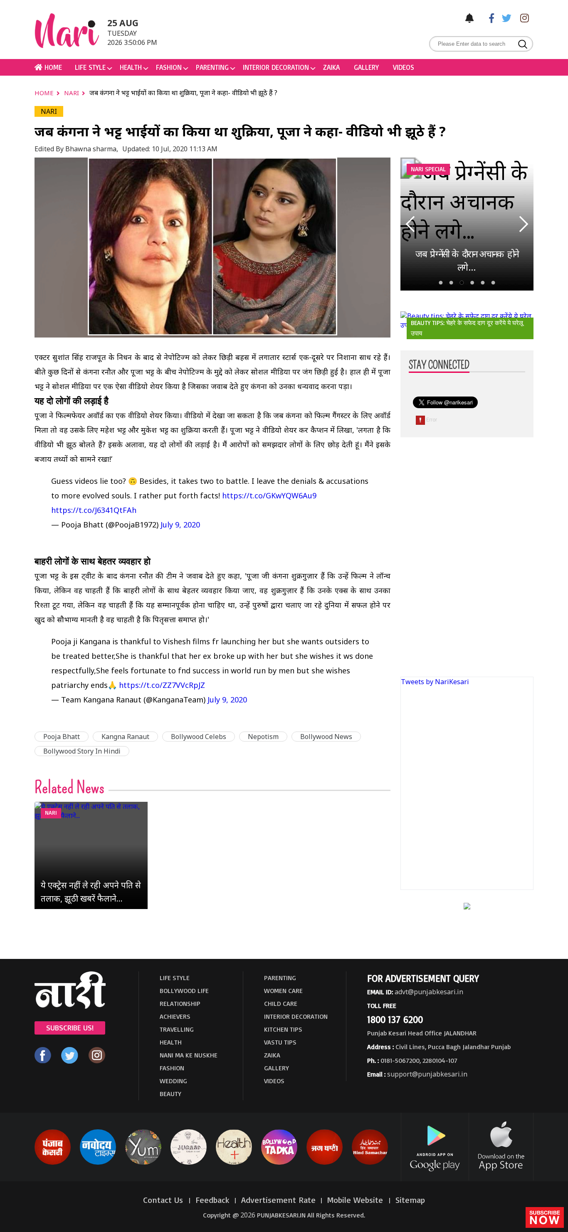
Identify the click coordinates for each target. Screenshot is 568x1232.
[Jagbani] (324, 1163)
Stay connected (439, 365)
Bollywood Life (184, 990)
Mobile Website (356, 1200)
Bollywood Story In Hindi (82, 751)
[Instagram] (522, 18)
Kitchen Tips (283, 1029)
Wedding (173, 1081)
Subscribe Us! (70, 1027)
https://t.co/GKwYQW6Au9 (269, 495)
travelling (177, 1029)
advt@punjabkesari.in (429, 991)
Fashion (169, 67)
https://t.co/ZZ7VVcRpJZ (162, 685)
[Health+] (234, 1163)
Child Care (280, 1003)
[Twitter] (504, 18)
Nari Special (428, 169)
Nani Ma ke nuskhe (188, 1055)
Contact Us (164, 1200)
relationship (180, 1003)
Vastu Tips (280, 1042)
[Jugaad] (188, 1163)
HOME (52, 67)
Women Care (283, 990)
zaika (331, 67)
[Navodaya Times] (98, 1163)
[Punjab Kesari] (53, 1163)
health (131, 67)
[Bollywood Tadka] (279, 1163)
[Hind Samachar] (370, 1163)
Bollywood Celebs (198, 736)
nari (72, 93)
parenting (212, 67)
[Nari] (70, 1006)
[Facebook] (487, 18)
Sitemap (410, 1200)
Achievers (175, 1016)
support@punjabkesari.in (427, 1074)
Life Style (90, 67)
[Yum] (143, 1163)
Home (45, 93)
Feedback (212, 1200)
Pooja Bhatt (61, 736)
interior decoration (276, 67)
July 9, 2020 (180, 525)
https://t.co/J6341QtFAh (93, 510)
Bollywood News (326, 736)
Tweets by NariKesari (435, 681)
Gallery (366, 67)
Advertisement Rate (278, 1200)
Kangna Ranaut (125, 736)
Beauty (170, 1093)
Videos (403, 67)
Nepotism (263, 736)
